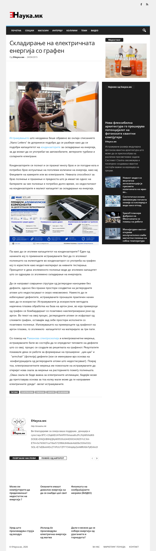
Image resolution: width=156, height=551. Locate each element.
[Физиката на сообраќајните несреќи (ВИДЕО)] (85, 473)
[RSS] (147, 4)
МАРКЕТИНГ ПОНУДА (114, 546)
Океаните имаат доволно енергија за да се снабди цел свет (53, 490)
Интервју (57, 30)
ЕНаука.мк (18, 57)
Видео (94, 30)
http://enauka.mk (38, 426)
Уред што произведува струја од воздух (22, 531)
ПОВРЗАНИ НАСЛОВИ (24, 458)
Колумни (71, 30)
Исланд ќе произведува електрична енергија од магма (53, 532)
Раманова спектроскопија (43, 338)
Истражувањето (20, 138)
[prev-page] (92, 458)
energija (40, 392)
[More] (45, 72)
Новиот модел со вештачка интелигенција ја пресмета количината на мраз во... (134, 185)
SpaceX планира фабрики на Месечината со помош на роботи (133, 217)
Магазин (43, 30)
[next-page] (97, 458)
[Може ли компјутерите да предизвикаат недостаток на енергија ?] (23, 473)
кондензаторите (50, 147)
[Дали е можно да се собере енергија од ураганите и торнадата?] (85, 514)
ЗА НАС (96, 546)
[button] (144, 30)
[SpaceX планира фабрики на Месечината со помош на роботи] (112, 217)
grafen (51, 392)
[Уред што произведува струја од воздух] (23, 514)
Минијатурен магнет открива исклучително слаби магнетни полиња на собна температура (135, 235)
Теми (84, 30)
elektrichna (27, 392)
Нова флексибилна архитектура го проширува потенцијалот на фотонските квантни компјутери (125, 130)
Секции (29, 30)
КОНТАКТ (134, 546)
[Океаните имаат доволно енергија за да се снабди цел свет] (54, 473)
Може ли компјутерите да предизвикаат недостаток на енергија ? (20, 493)
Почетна (16, 30)
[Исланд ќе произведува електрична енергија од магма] (54, 514)
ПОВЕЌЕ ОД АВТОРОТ (52, 458)
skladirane (63, 392)
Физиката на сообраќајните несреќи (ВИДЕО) (81, 490)
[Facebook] (141, 4)
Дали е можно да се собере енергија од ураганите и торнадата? (83, 532)
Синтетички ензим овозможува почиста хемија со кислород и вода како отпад (135, 201)
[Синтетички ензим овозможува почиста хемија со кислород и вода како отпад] (112, 201)
